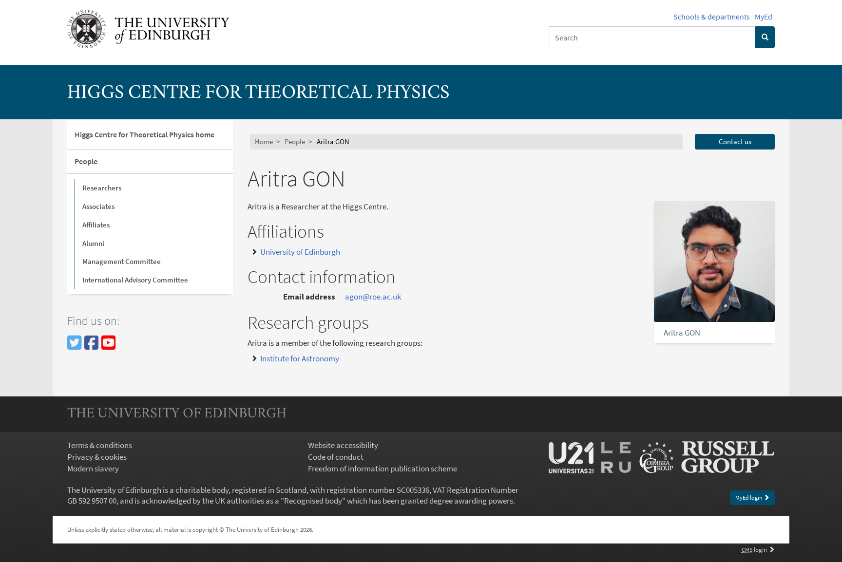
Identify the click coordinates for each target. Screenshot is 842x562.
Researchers (101, 187)
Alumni (93, 243)
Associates (98, 206)
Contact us (735, 141)
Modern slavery (93, 468)
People (86, 161)
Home (264, 141)
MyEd (763, 16)
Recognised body (313, 500)
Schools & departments (711, 16)
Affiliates (96, 224)
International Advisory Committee (135, 279)
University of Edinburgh (300, 251)
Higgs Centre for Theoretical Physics (258, 93)
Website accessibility (343, 445)
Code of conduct (336, 456)
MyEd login (749, 497)
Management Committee (121, 261)
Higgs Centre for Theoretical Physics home (144, 134)
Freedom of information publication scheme (382, 468)
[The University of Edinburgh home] (148, 28)
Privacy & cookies (97, 456)
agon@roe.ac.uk (373, 296)
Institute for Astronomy (299, 358)
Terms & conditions (99, 445)
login (755, 549)
